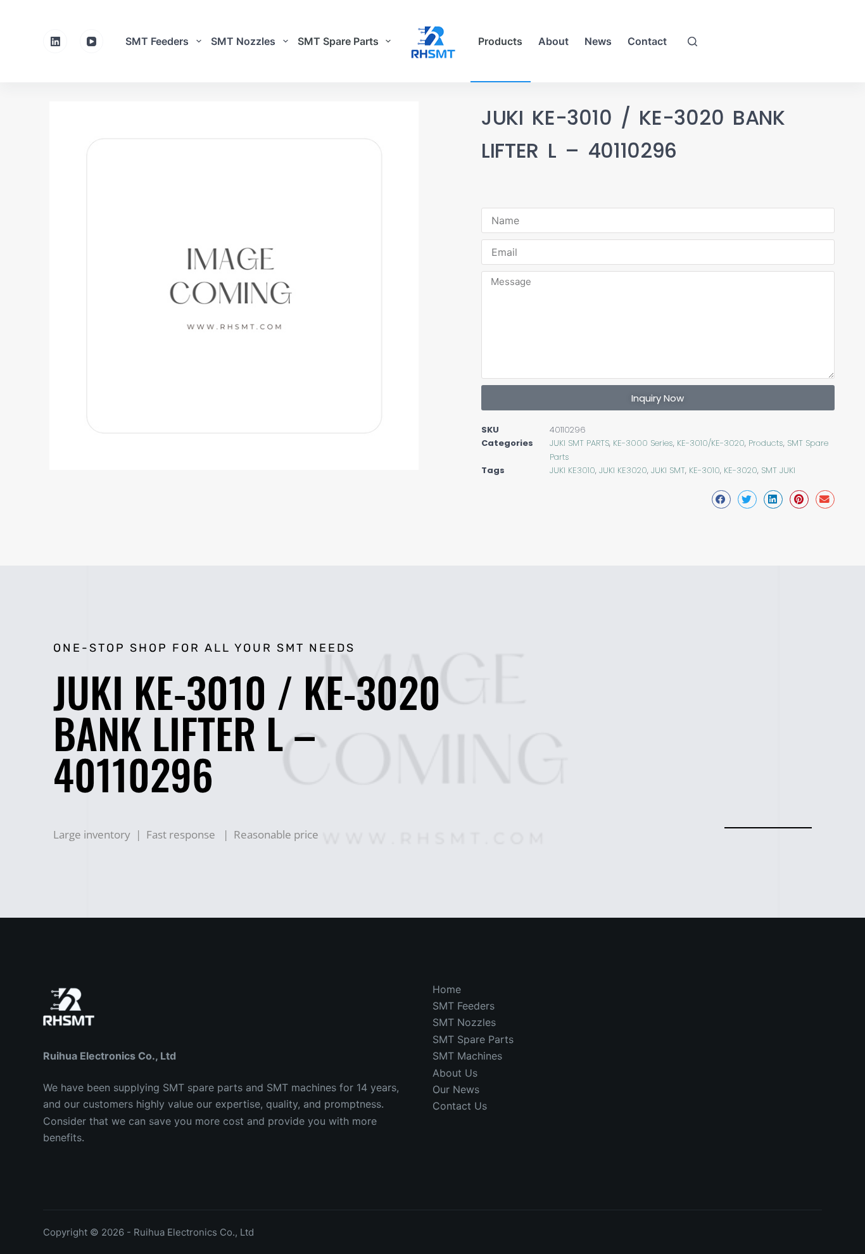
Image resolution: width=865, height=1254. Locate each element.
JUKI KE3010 (572, 470)
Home (446, 989)
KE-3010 (704, 470)
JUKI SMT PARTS (579, 443)
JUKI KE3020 (623, 470)
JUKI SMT (668, 470)
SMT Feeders (157, 41)
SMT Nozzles (243, 41)
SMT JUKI (778, 470)
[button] (721, 499)
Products (500, 41)
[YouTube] (92, 41)
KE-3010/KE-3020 (711, 443)
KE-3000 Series (643, 443)
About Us (454, 1073)
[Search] (692, 41)
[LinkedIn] (55, 41)
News (598, 41)
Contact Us (459, 1105)
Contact (647, 41)
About (553, 41)
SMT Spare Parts (338, 41)
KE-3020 (740, 470)
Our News (455, 1089)
